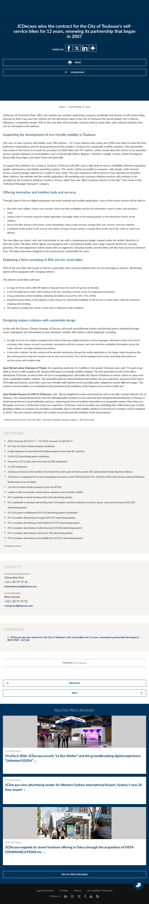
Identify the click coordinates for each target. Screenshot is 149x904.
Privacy (78, 890)
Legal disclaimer (45, 890)
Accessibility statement (99, 890)
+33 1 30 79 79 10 (16, 582)
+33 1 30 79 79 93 (16, 601)
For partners (80, 663)
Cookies (63, 890)
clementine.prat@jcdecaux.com (20, 586)
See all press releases (75, 874)
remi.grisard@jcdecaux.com (18, 606)
